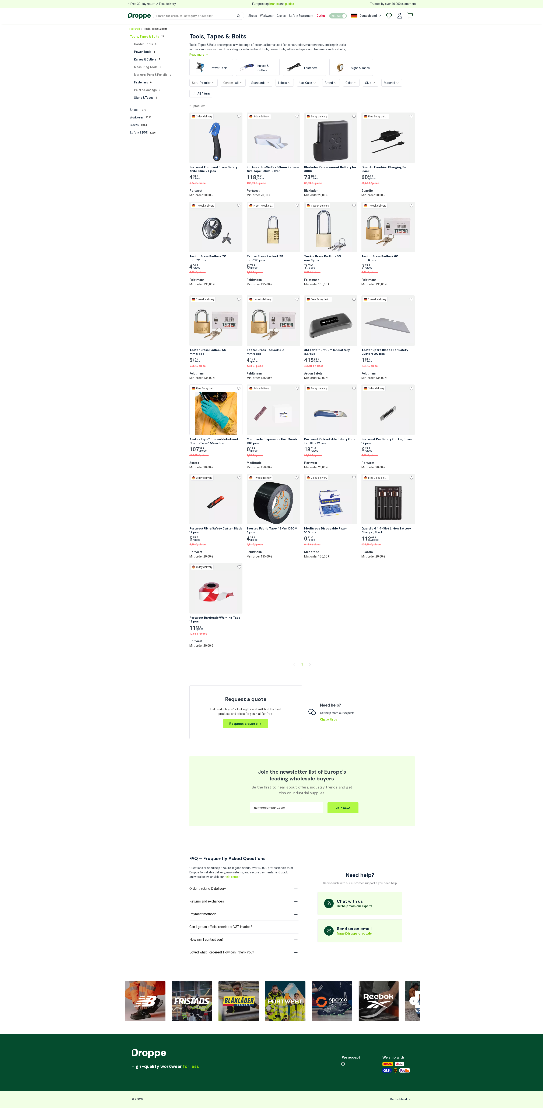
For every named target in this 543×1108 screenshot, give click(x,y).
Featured (134, 28)
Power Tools (144, 51)
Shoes (252, 15)
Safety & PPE (143, 132)
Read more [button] (196, 54)
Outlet (320, 15)
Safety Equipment (301, 15)
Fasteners (143, 82)
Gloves (281, 15)
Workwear (267, 15)
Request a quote (243, 723)
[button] (238, 15)
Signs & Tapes (145, 97)
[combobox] (198, 16)
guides (289, 4)
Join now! (343, 808)
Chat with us (328, 719)
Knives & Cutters (147, 59)
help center (232, 877)
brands (274, 4)
